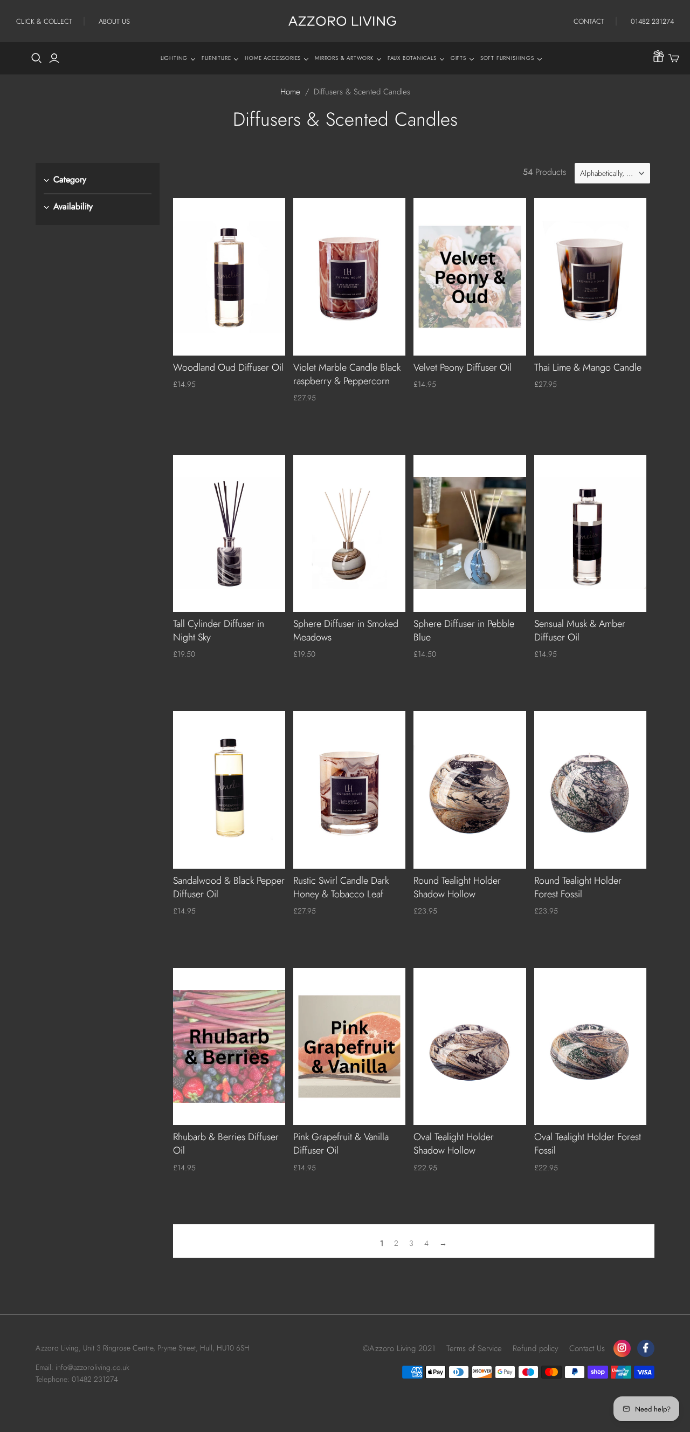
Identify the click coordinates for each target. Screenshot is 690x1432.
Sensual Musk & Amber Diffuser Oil (579, 630)
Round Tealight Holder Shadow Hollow (457, 887)
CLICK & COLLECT (44, 21)
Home (290, 92)
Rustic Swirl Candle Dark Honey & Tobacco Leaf (341, 887)
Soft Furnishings (507, 58)
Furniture (216, 58)
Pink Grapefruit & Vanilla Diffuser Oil (341, 1143)
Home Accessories (273, 58)
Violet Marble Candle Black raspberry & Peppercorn (347, 374)
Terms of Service (474, 1348)
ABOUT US (114, 21)
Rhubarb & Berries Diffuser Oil (226, 1143)
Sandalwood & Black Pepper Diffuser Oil (229, 887)
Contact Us (587, 1348)
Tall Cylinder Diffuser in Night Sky (218, 630)
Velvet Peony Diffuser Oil (462, 367)
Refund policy (535, 1348)
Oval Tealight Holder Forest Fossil (587, 1143)
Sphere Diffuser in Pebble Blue (463, 630)
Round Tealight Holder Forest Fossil (578, 887)
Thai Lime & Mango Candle (587, 367)
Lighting (174, 58)
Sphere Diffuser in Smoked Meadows (345, 630)
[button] (612, 173)
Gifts (458, 58)
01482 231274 (652, 21)
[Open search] (36, 58)
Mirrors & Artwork (344, 58)
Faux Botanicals (412, 58)
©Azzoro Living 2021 (399, 1348)
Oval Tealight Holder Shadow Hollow (453, 1143)
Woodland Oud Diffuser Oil (228, 367)
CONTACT (589, 21)
